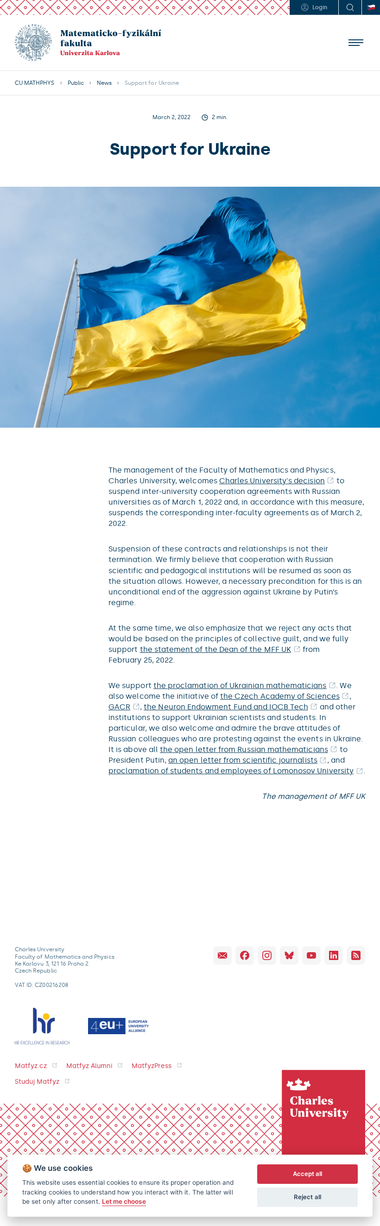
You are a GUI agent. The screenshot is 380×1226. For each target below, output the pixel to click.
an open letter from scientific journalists (242, 760)
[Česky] (370, 7)
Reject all (307, 1197)
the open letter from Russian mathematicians (244, 749)
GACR (119, 706)
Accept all (308, 1173)
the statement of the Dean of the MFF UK (215, 649)
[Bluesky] (289, 955)
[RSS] (356, 955)
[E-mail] (222, 955)
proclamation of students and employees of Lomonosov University (231, 770)
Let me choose (124, 1201)
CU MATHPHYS (35, 83)
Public (76, 83)
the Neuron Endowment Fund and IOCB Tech (226, 706)
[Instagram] (267, 955)
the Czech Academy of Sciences (280, 696)
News (104, 83)
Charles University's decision (272, 480)
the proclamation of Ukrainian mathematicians (240, 685)
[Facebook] (244, 955)
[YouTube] (311, 955)
